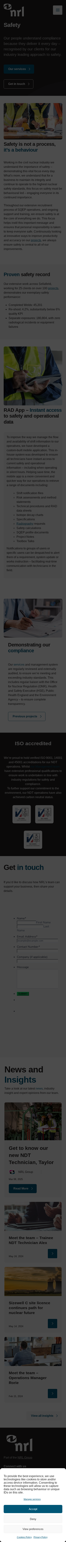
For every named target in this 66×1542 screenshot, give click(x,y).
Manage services (32, 1499)
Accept (33, 1509)
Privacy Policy (40, 1537)
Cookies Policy (24, 1537)
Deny (33, 1519)
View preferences (33, 1529)
